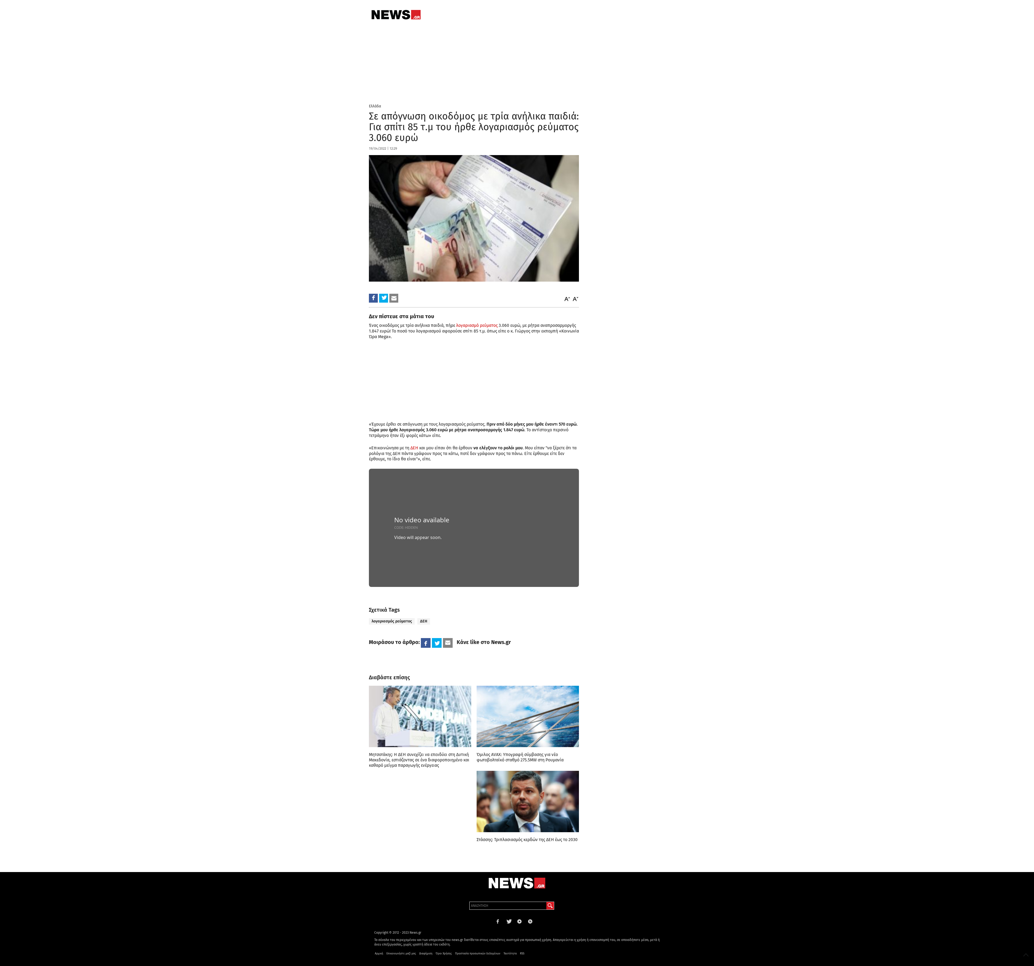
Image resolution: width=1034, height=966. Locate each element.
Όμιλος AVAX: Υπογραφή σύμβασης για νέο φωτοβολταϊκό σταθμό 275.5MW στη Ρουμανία (520, 757)
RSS (522, 953)
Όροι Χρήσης (444, 953)
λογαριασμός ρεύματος (392, 621)
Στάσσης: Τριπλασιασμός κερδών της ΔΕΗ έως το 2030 (527, 839)
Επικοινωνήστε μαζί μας (401, 953)
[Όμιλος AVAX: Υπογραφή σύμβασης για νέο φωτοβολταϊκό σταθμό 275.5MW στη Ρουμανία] (528, 716)
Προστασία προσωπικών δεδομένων (477, 953)
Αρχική (379, 953)
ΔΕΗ (414, 447)
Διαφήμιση (425, 953)
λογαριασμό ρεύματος (477, 325)
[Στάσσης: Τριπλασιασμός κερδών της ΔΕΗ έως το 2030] (528, 801)
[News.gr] (396, 14)
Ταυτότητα (510, 953)
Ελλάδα (375, 106)
